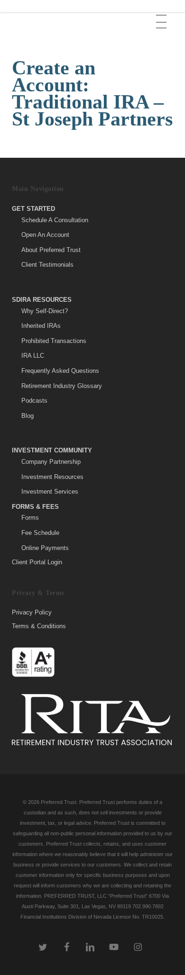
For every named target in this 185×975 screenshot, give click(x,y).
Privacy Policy (32, 612)
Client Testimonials (47, 264)
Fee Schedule (40, 532)
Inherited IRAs (41, 325)
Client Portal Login (37, 562)
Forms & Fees (35, 506)
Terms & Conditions (39, 626)
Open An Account (45, 234)
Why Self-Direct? (44, 311)
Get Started (33, 208)
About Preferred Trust (51, 249)
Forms (30, 517)
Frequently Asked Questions (60, 370)
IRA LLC (32, 355)
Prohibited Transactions (53, 340)
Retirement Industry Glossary (61, 385)
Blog (27, 415)
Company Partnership (51, 461)
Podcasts (34, 400)
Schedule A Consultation (54, 220)
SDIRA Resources (42, 299)
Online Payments (45, 547)
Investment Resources (52, 476)
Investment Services (49, 491)
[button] (162, 14)
